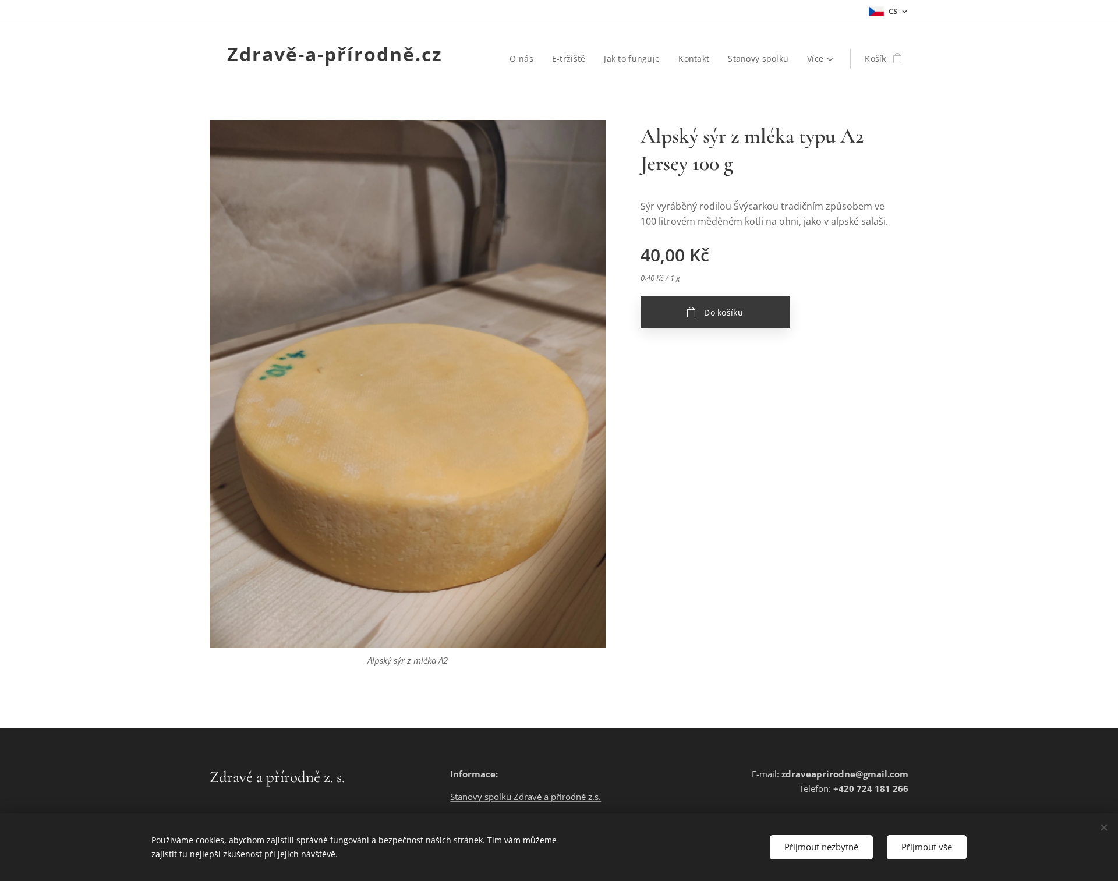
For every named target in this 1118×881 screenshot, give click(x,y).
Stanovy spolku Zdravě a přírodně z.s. (525, 796)
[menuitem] (524, 58)
